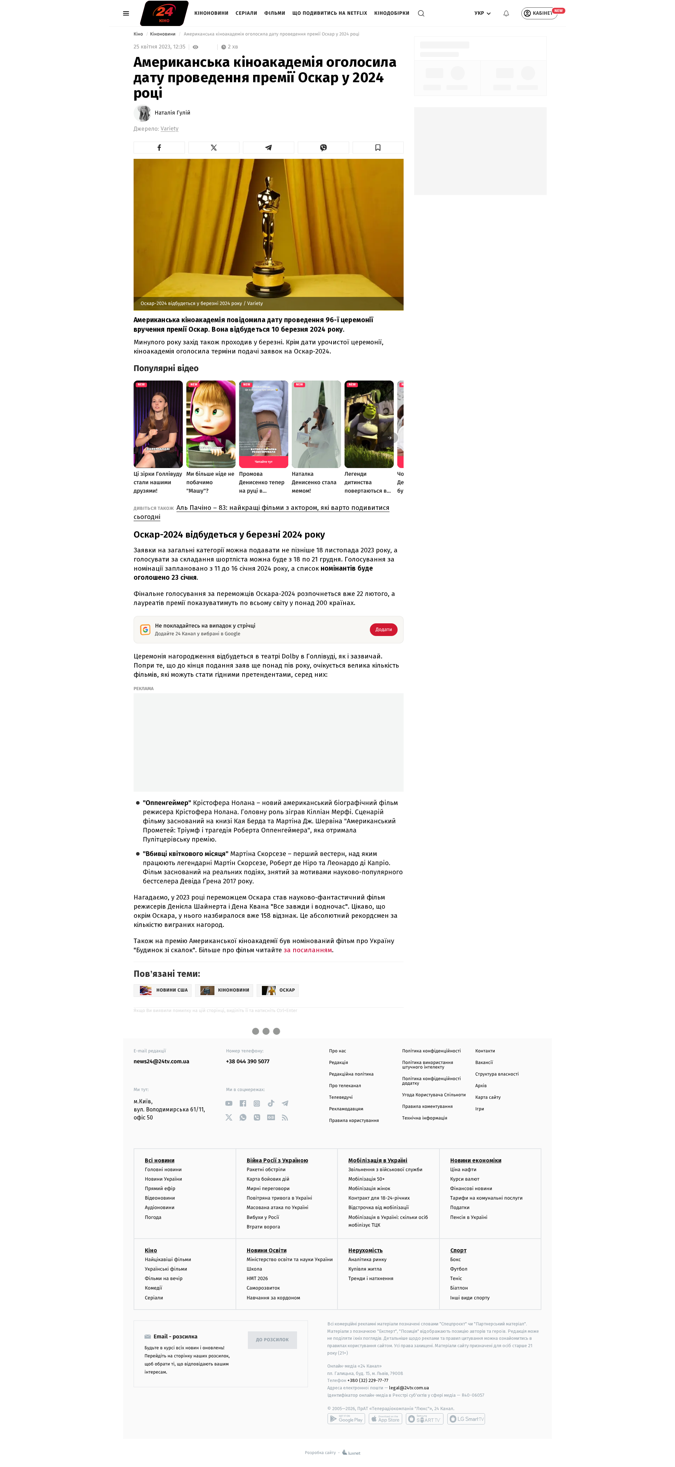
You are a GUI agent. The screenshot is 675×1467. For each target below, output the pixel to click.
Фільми (274, 13)
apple (385, 1419)
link (229, 1103)
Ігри (479, 1109)
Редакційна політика (351, 1074)
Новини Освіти (267, 1250)
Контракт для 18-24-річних (379, 1198)
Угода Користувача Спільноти (434, 1095)
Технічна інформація (424, 1118)
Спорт (458, 1250)
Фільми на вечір (163, 1278)
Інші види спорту (470, 1298)
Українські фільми (166, 1269)
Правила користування (354, 1120)
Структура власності (497, 1074)
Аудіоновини (159, 1207)
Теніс (456, 1278)
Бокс (455, 1259)
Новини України (163, 1179)
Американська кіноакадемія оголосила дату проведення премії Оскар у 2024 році (272, 34)
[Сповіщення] (506, 13)
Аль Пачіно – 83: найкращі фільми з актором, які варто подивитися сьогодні (262, 512)
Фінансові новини (471, 1189)
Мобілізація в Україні (377, 1160)
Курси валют (465, 1179)
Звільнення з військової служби (385, 1170)
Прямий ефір (160, 1189)
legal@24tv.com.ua (409, 1387)
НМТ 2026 (257, 1278)
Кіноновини (211, 13)
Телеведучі (341, 1097)
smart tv (425, 1419)
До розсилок (272, 1340)
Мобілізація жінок (369, 1189)
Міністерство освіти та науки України (290, 1259)
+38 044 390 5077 (247, 1061)
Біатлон (459, 1288)
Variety (170, 128)
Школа (254, 1269)
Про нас (337, 1051)
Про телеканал (345, 1086)
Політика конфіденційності (431, 1051)
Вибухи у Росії (263, 1217)
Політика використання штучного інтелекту (427, 1065)
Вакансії (484, 1062)
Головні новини (163, 1170)
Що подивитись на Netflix (329, 13)
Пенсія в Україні (469, 1217)
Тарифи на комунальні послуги (486, 1198)
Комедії (153, 1288)
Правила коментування (427, 1106)
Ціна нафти (463, 1170)
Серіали (246, 13)
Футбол (459, 1269)
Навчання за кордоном (273, 1298)
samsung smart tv (466, 1419)
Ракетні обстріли (266, 1170)
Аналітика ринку (367, 1259)
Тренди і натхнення (370, 1278)
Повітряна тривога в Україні (279, 1198)
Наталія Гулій (173, 113)
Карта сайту (488, 1097)
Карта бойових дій (268, 1179)
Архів (481, 1086)
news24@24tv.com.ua (161, 1061)
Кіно (139, 34)
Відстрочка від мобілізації (378, 1207)
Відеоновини (160, 1198)
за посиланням (308, 950)
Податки (460, 1207)
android (346, 1419)
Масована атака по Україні (278, 1207)
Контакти (485, 1051)
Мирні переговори (268, 1189)
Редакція (338, 1062)
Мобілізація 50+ (366, 1179)
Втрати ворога (263, 1227)
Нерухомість (365, 1250)
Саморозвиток (263, 1288)
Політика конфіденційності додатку (431, 1081)
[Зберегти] (378, 147)
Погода (153, 1217)
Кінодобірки (392, 13)
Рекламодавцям (346, 1109)
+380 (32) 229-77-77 (367, 1380)
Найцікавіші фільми (168, 1259)
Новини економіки (475, 1160)
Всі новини (159, 1160)
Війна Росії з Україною (277, 1160)
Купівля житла (365, 1269)
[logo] (164, 13)
